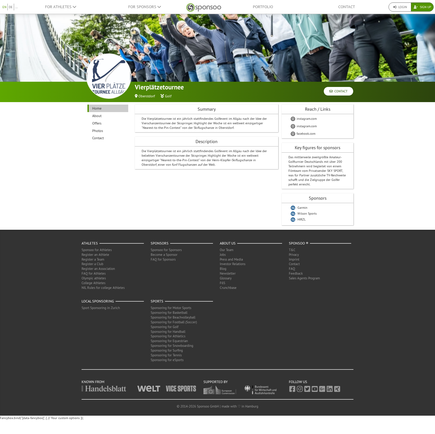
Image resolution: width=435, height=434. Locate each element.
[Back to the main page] (203, 7)
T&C (292, 250)
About (97, 115)
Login (402, 7)
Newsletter (228, 273)
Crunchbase (228, 287)
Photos (97, 130)
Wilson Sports (307, 213)
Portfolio (263, 6)
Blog (223, 268)
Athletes (90, 243)
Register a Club (92, 264)
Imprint (294, 259)
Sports (157, 301)
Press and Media (231, 259)
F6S (222, 283)
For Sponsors (142, 6)
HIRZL (301, 219)
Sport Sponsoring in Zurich (101, 308)
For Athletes (59, 6)
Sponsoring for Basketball (169, 312)
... (16, 7)
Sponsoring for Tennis (166, 355)
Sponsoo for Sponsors (166, 250)
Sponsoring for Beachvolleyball (173, 317)
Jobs (223, 254)
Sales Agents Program (304, 278)
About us (228, 243)
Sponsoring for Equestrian (169, 341)
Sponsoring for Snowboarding (172, 345)
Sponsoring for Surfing (167, 350)
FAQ (292, 268)
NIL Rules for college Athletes (103, 287)
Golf (168, 96)
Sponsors (160, 243)
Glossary (226, 278)
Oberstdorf (146, 96)
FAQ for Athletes (94, 273)
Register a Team (93, 259)
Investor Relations (232, 264)
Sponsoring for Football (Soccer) (174, 322)
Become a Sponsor (164, 254)
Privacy (294, 254)
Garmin (302, 208)
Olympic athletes (94, 278)
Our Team (226, 250)
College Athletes (93, 283)
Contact (346, 6)
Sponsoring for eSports (167, 360)
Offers (97, 123)
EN (4, 7)
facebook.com (305, 134)
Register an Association (98, 268)
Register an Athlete (95, 254)
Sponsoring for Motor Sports (171, 308)
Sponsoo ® (298, 243)
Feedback (296, 273)
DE (11, 7)
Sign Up (425, 7)
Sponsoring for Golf (165, 327)
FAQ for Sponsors (163, 259)
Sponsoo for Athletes (97, 250)
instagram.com (306, 119)
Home (97, 108)
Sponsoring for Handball (168, 331)
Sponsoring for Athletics (168, 336)
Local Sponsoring (98, 301)
